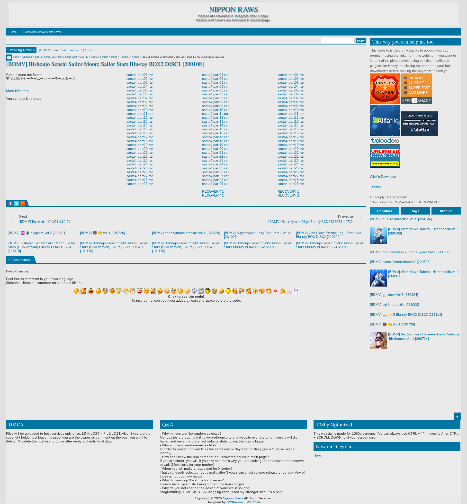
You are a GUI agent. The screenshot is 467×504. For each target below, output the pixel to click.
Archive (446, 211)
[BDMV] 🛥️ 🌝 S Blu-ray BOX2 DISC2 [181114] (406, 314)
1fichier (375, 187)
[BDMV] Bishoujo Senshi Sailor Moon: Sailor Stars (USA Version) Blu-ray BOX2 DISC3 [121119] (41, 247)
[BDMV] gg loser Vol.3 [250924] (394, 295)
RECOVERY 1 (213, 191)
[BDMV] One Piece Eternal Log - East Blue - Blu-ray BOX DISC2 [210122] (329, 235)
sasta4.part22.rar (139, 156)
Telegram (241, 16)
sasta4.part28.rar (139, 180)
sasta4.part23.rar (139, 160)
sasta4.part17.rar (139, 137)
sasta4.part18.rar (139, 141)
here (32, 98)
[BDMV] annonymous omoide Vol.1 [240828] (186, 233)
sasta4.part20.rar (139, 149)
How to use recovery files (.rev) (42, 31)
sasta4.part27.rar (139, 176)
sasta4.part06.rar (139, 94)
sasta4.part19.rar (139, 145)
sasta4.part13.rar (139, 121)
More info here (17, 91)
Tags (415, 211)
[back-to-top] (457, 416)
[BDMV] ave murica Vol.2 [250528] (64, 50)
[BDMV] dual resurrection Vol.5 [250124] (401, 219)
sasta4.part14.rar (139, 125)
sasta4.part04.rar (139, 86)
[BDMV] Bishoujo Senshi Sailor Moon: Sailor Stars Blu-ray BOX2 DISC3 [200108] (329, 245)
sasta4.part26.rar (139, 172)
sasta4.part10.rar (139, 110)
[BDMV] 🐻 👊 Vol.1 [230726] (102, 233)
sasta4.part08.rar (139, 102)
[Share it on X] (16, 203)
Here (317, 455)
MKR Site (253, 502)
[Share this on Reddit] (22, 203)
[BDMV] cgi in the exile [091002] (394, 304)
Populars (384, 211)
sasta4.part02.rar (139, 79)
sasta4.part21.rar (139, 152)
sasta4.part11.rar (139, 114)
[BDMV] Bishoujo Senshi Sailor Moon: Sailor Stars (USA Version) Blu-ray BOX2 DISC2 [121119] (185, 247)
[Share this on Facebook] (10, 203)
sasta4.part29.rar (139, 184)
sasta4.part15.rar (139, 129)
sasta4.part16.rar (139, 133)
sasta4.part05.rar (139, 90)
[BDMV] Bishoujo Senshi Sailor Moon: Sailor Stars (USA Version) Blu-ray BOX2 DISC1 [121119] (113, 247)
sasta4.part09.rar (139, 106)
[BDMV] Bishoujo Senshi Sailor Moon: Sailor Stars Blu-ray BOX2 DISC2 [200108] (257, 245)
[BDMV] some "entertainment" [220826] (400, 262)
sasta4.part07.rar (139, 98)
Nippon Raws (233, 9)
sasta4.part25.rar (139, 168)
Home (13, 31)
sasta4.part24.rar (139, 164)
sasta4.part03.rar (139, 82)
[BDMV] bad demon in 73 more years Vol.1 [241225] (410, 252)
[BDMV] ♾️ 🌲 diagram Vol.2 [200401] (37, 233)
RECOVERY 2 (213, 195)
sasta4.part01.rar (139, 75)
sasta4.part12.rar (139, 117)
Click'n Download (383, 177)
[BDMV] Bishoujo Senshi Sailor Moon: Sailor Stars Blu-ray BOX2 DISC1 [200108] (105, 64)
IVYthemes (235, 502)
